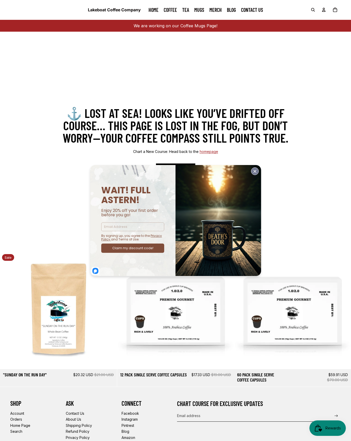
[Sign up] (336, 415)
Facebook (130, 413)
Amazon (128, 437)
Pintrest (128, 425)
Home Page (20, 425)
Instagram (130, 419)
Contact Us (75, 413)
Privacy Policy (78, 437)
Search (16, 431)
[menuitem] (154, 9)
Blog (125, 431)
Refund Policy (77, 431)
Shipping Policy (79, 425)
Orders (16, 419)
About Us (73, 419)
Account (17, 413)
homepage (209, 151)
